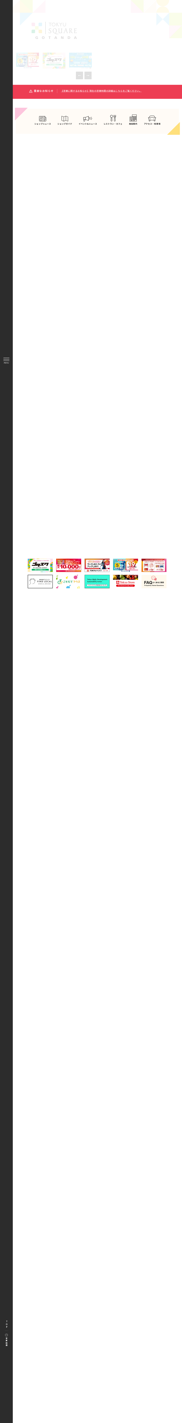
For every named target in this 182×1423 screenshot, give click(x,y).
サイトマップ (65, 732)
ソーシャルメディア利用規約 (120, 732)
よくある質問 (62, 725)
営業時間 (6, 1342)
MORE (132, 244)
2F (137, 505)
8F (137, 530)
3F (57, 517)
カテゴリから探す (97, 492)
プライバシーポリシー (89, 732)
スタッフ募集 (112, 725)
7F (97, 530)
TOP (6, 1324)
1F (97, 505)
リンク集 (79, 725)
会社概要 (94, 725)
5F (137, 517)
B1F (57, 505)
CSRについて (131, 725)
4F (97, 517)
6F (57, 530)
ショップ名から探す (137, 492)
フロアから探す (57, 491)
